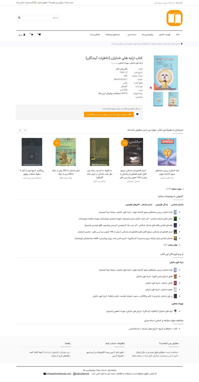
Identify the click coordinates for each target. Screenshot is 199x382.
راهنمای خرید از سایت (60, 356)
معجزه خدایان (167, 289)
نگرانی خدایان (167, 283)
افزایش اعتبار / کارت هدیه (36, 3)
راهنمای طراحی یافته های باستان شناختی (156, 225)
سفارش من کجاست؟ (56, 2)
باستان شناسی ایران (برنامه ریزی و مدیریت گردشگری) (150, 238)
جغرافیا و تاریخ (165, 328)
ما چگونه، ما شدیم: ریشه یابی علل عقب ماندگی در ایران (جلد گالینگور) (99, 174)
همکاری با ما (95, 34)
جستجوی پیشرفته (113, 34)
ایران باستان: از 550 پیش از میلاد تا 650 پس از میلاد (66, 172)
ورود (20, 34)
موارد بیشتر (172, 245)
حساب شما (69, 2)
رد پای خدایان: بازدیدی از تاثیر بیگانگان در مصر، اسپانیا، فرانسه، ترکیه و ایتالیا (141, 296)
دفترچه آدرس (118, 356)
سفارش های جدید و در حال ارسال (150, 352)
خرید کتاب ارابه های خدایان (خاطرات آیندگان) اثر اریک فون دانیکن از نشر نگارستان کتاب (144, 43)
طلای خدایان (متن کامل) (162, 276)
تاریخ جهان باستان (149, 328)
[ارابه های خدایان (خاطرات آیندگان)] (150, 87)
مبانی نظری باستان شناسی (161, 218)
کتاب (175, 328)
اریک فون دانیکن (136, 63)
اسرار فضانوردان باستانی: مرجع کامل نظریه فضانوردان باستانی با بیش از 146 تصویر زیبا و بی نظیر (133, 174)
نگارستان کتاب (121, 69)
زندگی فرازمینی (162, 204)
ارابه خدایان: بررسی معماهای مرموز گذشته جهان (167, 172)
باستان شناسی (177, 204)
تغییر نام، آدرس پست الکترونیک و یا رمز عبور (105, 352)
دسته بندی (132, 34)
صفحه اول (112, 370)
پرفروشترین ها (147, 34)
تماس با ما (20, 2)
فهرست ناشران (164, 34)
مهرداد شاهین (123, 63)
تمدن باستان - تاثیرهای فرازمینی (139, 204)
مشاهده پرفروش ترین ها (109, 93)
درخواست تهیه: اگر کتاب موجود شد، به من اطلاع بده (107, 114)
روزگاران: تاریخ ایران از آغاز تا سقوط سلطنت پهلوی (32, 172)
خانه (178, 34)
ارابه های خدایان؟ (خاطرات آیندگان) (158, 311)
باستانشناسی (134, 328)
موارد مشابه (176, 189)
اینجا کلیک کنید (36, 352)
